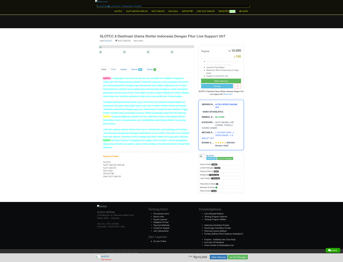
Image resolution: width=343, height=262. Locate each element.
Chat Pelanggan (226, 158)
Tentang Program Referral (215, 216)
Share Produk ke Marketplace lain (219, 245)
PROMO (138, 6)
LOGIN (244, 11)
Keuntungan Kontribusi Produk (217, 227)
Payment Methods (161, 225)
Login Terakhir (209, 178)
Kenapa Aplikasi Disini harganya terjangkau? (223, 233)
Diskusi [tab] (136, 69)
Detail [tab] (103, 69)
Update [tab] (123, 69)
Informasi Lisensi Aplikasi (215, 230)
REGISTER (227, 11)
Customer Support (161, 227)
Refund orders (208, 191)
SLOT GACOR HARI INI (137, 11)
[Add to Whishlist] (237, 86)
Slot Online (173, 11)
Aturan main (158, 216)
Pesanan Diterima (209, 171)
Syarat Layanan (160, 219)
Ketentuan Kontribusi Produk (216, 225)
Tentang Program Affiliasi (215, 219)
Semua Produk (208, 164)
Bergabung (209, 174)
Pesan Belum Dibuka (209, 184)
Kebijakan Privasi (161, 222)
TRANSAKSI (127, 6)
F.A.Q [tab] (113, 69)
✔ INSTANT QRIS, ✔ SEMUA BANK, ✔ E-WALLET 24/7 (218, 135)
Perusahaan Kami (161, 213)
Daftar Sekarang (221, 81)
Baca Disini (228, 94)
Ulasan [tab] (151, 69)
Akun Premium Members (221, 64)
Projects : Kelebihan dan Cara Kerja (219, 239)
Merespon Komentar (208, 187)
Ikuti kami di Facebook (214, 242)
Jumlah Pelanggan (210, 168)
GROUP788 (187, 11)
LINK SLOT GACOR (206, 11)
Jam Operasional (160, 230)
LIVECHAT (115, 6)
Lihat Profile (211, 158)
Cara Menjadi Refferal (213, 213)
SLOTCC (118, 11)
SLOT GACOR (158, 11)
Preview (217, 86)
